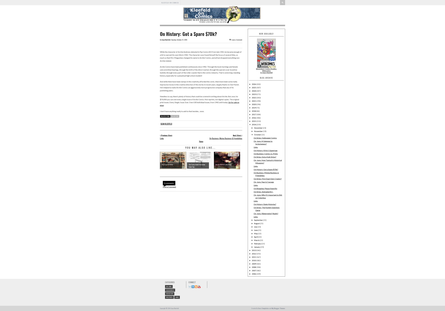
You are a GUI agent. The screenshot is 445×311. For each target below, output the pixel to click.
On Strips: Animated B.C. (263, 192)
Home (201, 141)
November (258, 131)
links (177, 297)
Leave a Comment (237, 39)
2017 (254, 114)
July (255, 227)
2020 (254, 104)
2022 (254, 97)
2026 (254, 84)
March (257, 240)
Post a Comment (169, 187)
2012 (254, 254)
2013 (254, 250)
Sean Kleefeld (166, 39)
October (257, 134)
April (256, 237)
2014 (254, 124)
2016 (254, 118)
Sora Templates (263, 308)
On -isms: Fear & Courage (264, 182)
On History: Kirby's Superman (265, 150)
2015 (254, 121)
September (258, 220)
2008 (254, 267)
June (256, 230)
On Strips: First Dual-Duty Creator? (268, 179)
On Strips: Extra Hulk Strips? (265, 157)
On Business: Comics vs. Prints (266, 154)
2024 (254, 91)
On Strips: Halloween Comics (265, 138)
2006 (254, 274)
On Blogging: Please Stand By (265, 188)
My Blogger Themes (278, 308)
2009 (254, 264)
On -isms (169, 286)
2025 (254, 87)
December (258, 128)
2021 (254, 101)
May (256, 233)
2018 (254, 111)
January (257, 247)
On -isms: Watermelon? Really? (266, 213)
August (257, 223)
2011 (254, 257)
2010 (254, 260)
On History (174, 116)
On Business (170, 290)
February (258, 243)
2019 (254, 108)
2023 (254, 94)
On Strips (169, 297)
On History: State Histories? (265, 204)
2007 (254, 270)
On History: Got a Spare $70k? (266, 169)
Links (256, 147)
